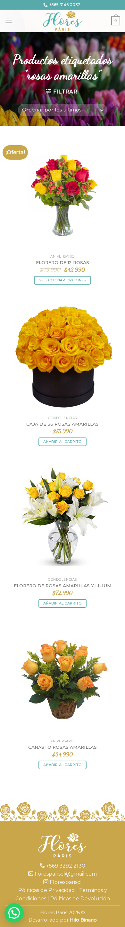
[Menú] (9, 21)
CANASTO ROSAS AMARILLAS (62, 747)
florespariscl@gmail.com (65, 874)
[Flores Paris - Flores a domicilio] (62, 21)
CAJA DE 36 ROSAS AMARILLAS (62, 424)
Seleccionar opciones (62, 280)
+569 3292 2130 (65, 866)
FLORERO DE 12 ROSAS (62, 262)
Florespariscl (65, 882)
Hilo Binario (83, 920)
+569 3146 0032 (64, 4)
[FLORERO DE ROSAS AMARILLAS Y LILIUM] (62, 516)
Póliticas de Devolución (80, 899)
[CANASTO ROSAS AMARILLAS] (62, 678)
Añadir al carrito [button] (62, 441)
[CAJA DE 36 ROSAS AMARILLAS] (62, 355)
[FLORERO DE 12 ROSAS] (62, 193)
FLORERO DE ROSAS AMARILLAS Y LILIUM (63, 585)
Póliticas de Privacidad (46, 890)
